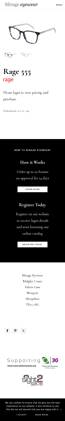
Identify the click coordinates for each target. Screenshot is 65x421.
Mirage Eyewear (21, 5)
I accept (21, 415)
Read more (41, 415)
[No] (60, 409)
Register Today (32, 244)
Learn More (32, 189)
